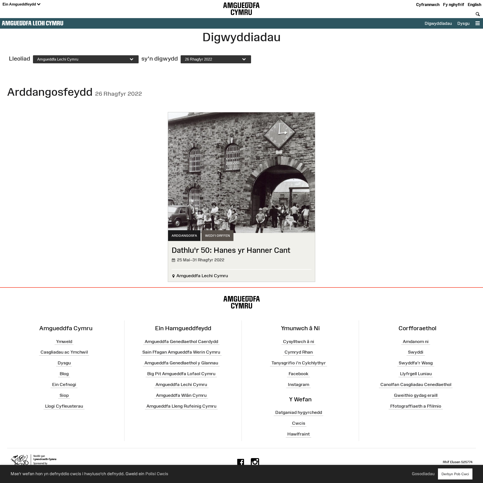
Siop (64, 395)
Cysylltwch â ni (298, 341)
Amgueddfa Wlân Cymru (181, 395)
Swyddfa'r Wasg (416, 362)
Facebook (298, 373)
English (474, 4)
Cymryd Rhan (299, 352)
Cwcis (298, 423)
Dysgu (463, 23)
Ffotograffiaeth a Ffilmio (415, 405)
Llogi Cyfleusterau (64, 405)
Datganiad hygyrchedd (298, 412)
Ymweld (64, 341)
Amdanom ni (416, 341)
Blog (64, 373)
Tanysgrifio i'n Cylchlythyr (298, 362)
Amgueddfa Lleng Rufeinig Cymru (181, 405)
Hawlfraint (298, 434)
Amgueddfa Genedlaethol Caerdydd (181, 341)
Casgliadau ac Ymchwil (64, 352)
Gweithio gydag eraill (415, 395)
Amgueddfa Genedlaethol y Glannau (181, 362)
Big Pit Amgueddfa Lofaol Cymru (181, 373)
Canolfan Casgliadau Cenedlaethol (415, 384)
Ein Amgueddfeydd (20, 4)
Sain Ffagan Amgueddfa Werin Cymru (181, 352)
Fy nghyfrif (453, 4)
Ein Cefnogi (64, 384)
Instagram (298, 384)
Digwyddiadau (438, 23)
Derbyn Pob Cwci (455, 474)
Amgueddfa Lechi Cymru (32, 23)
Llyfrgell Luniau (416, 373)
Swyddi (415, 352)
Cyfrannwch (427, 4)
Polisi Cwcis (156, 473)
